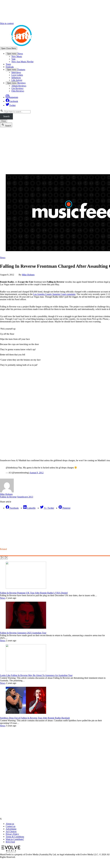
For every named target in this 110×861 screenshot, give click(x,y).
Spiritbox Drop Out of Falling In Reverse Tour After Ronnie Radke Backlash (35, 718)
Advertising (11, 829)
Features (21, 69)
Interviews (16, 72)
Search (6, 116)
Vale (13, 59)
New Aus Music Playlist (22, 61)
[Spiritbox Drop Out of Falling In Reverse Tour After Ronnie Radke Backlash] (26, 713)
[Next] (6, 557)
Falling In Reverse (8, 497)
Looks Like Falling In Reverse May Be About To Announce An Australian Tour (36, 675)
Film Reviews (17, 91)
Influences (16, 77)
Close (3, 121)
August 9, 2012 (37, 472)
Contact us (10, 826)
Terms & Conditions (15, 836)
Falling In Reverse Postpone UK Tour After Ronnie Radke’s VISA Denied (34, 593)
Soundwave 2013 (25, 497)
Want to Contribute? (15, 839)
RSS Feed (10, 842)
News (20, 53)
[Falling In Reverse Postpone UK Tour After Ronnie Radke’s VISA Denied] (26, 588)
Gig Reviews (17, 88)
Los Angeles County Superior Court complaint (54, 294)
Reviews (21, 83)
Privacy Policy (12, 834)
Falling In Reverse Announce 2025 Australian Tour (23, 633)
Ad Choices (11, 831)
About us (10, 823)
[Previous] (2, 557)
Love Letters (17, 75)
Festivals (10, 67)
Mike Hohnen (28, 274)
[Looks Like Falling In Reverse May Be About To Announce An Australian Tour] (26, 670)
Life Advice (16, 80)
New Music (16, 56)
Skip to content (7, 23)
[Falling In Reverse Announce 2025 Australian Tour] (26, 628)
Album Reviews (18, 86)
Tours (8, 64)
